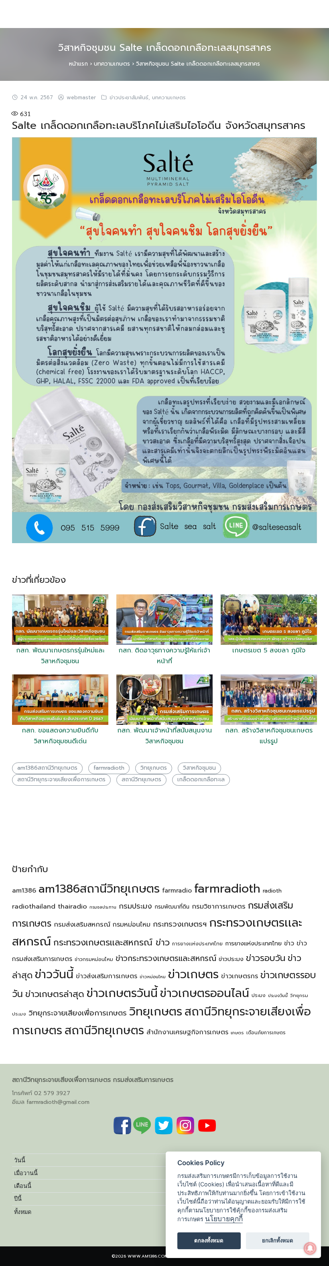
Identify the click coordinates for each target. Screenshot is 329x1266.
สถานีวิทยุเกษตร (141, 779)
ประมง (259, 995)
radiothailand (33, 906)
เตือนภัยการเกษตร (266, 1032)
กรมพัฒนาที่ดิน (171, 907)
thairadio (72, 906)
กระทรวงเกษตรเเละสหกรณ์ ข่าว (111, 942)
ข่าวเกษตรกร (239, 976)
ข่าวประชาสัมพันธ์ (129, 98)
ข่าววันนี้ (54, 974)
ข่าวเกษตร (193, 974)
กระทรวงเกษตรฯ (180, 924)
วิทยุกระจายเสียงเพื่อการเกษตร (77, 1013)
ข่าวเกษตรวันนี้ (122, 993)
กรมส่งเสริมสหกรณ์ (82, 924)
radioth (272, 891)
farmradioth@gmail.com (57, 1102)
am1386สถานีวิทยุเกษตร (47, 768)
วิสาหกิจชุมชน (199, 768)
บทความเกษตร (112, 64)
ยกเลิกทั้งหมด (277, 1240)
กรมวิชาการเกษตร (219, 906)
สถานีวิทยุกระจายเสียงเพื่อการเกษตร (61, 779)
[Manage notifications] (310, 1248)
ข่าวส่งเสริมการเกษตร (106, 976)
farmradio (177, 890)
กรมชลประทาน (102, 907)
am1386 (24, 890)
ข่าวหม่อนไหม (153, 976)
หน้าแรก (78, 64)
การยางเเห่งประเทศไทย (197, 943)
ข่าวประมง (231, 959)
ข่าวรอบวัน (265, 958)
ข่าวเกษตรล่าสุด (54, 994)
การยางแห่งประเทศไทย (253, 943)
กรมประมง (135, 906)
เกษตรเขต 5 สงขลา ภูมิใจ (268, 650)
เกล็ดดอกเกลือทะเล (201, 779)
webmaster (81, 98)
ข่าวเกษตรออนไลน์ (204, 993)
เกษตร (237, 1032)
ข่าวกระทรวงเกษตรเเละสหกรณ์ (166, 958)
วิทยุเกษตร (153, 768)
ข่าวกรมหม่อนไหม (94, 959)
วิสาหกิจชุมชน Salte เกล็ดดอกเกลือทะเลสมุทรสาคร (164, 47)
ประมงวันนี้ (278, 995)
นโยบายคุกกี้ (224, 1218)
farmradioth (108, 768)
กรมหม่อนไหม (131, 924)
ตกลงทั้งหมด (208, 1240)
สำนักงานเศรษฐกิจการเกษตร (187, 1032)
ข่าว (289, 943)
